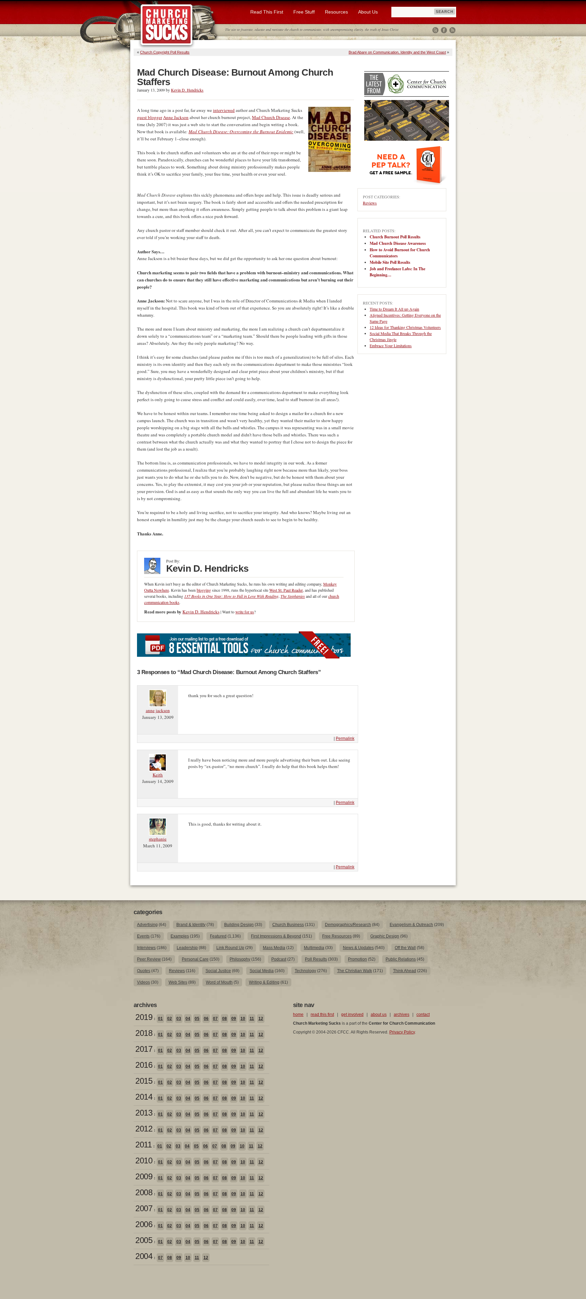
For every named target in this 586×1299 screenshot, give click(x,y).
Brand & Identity (191, 924)
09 (233, 1018)
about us (379, 1014)
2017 (143, 1049)
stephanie (158, 839)
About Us (368, 12)
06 (206, 1018)
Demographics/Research (348, 924)
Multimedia (314, 947)
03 (178, 1018)
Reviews (370, 202)
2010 (143, 1160)
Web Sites (178, 982)
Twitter (435, 30)
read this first (322, 1014)
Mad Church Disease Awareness (398, 243)
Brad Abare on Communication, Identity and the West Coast (397, 52)
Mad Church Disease (271, 117)
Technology (305, 970)
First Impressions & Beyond (276, 936)
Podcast (278, 959)
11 (252, 1018)
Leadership (187, 947)
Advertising (147, 924)
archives (401, 1014)
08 (224, 1018)
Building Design (239, 924)
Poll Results (316, 959)
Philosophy (240, 959)
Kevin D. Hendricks (187, 90)
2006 (143, 1224)
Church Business (288, 924)
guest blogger (149, 117)
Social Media (262, 970)
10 (242, 1018)
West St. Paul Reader (286, 590)
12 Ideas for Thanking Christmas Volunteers (405, 327)
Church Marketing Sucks (166, 25)
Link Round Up (230, 947)
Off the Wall (405, 947)
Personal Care (195, 959)
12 (260, 1018)
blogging (204, 590)
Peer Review (149, 959)
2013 (143, 1112)
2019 (143, 1017)
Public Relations (401, 959)
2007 (143, 1208)
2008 (143, 1192)
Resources (336, 12)
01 (160, 1018)
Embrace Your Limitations (391, 345)
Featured (218, 936)
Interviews (146, 947)
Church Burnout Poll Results (395, 237)
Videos (143, 982)
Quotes (143, 970)
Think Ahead (404, 970)
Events (143, 936)
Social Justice (218, 970)
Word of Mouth (219, 982)
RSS (452, 30)
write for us (244, 611)
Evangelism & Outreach (411, 924)
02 (169, 1018)
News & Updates (358, 947)
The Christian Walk (354, 970)
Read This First (266, 12)
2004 (143, 1256)
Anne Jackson (176, 117)
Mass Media (274, 947)
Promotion (357, 959)
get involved (352, 1014)
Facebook (444, 30)
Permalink (345, 738)
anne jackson (158, 710)
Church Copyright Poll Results (165, 52)
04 (187, 1018)
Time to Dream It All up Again (394, 309)
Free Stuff (304, 12)
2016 (143, 1064)
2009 (143, 1176)
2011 (143, 1144)
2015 (143, 1080)
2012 (143, 1128)
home (298, 1014)
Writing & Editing (264, 982)
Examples (180, 936)
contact (423, 1014)
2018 (143, 1033)
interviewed (224, 110)
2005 (143, 1240)
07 (215, 1018)
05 (197, 1018)
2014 (143, 1096)
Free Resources (337, 936)
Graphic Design (384, 936)
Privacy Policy (402, 1032)
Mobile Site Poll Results (390, 262)
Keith (158, 775)
